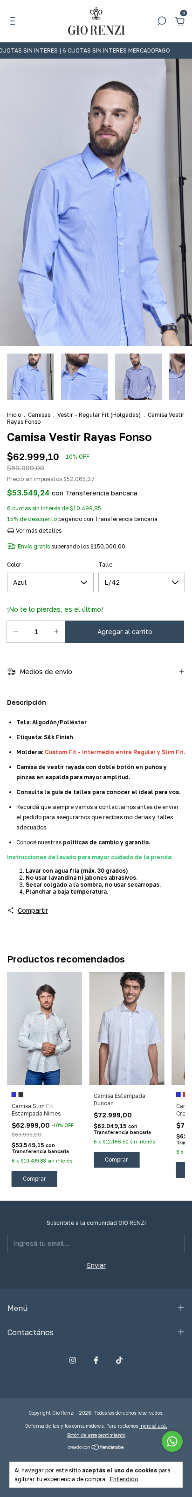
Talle (105, 564)
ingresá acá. (153, 1426)
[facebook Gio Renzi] (96, 1360)
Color (14, 564)
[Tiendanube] (96, 1448)
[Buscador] (162, 22)
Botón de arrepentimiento (96, 1435)
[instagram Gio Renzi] (72, 1360)
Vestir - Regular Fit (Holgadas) (99, 414)
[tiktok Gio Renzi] (119, 1360)
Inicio (14, 414)
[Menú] (14, 22)
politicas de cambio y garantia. (106, 842)
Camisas (39, 414)
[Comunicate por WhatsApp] (172, 1441)
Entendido (124, 1479)
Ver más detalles (38, 530)
